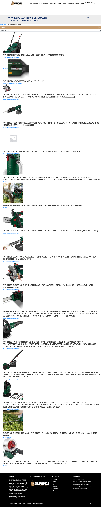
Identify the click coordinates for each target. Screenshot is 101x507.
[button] (94, 3)
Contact (77, 3)
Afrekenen (55, 479)
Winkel (5, 24)
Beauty (59, 3)
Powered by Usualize (22, 503)
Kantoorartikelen (44, 3)
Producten (55, 486)
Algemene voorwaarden (31, 503)
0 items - (89, 2)
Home (30, 3)
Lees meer (8, 437)
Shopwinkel (15, 503)
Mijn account (55, 484)
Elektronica (53, 3)
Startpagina (55, 488)
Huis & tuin (35, 3)
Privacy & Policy (39, 503)
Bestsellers (56, 492)
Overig (64, 3)
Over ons (56, 483)
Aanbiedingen (71, 3)
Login (82, 3)
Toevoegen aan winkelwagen (13, 57)
